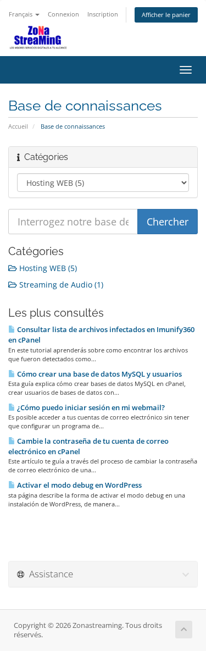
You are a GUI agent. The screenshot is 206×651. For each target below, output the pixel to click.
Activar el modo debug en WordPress (78, 485)
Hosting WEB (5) (47, 268)
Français (21, 14)
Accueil (18, 126)
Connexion (63, 14)
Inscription (102, 14)
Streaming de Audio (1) (60, 284)
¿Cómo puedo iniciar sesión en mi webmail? (90, 407)
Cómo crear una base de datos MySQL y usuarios (98, 374)
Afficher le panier (166, 14)
